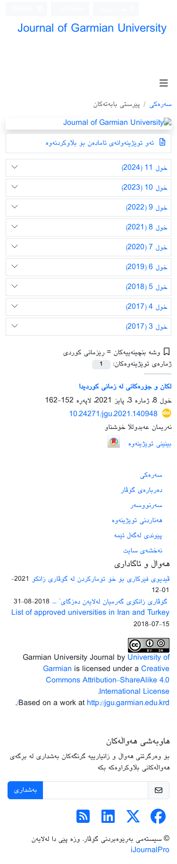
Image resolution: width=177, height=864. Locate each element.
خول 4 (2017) (146, 307)
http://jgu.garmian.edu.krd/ (93, 703)
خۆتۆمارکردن (72, 8)
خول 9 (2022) (146, 207)
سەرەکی (160, 104)
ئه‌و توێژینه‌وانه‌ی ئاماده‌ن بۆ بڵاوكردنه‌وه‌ (100, 143)
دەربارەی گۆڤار (141, 490)
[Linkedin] (108, 820)
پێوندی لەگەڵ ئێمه (138, 535)
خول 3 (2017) (146, 327)
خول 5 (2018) (146, 287)
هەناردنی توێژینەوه (136, 520)
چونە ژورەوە (114, 9)
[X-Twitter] (133, 820)
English (23, 9)
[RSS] (83, 820)
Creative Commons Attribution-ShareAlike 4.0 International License (107, 681)
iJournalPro (150, 850)
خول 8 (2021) (146, 227)
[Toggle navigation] (163, 84)
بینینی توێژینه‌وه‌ (149, 443)
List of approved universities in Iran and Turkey (90, 613)
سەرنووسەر (146, 505)
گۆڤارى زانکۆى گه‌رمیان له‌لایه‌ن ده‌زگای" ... (110, 601)
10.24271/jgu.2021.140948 (113, 414)
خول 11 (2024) (144, 168)
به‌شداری (25, 790)
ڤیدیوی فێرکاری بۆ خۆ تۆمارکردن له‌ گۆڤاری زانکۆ (100, 579)
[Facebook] (158, 820)
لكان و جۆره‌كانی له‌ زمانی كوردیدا (125, 386)
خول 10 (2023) (144, 187)
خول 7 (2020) (146, 247)
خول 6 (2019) (146, 267)
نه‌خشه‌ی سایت (142, 550)
